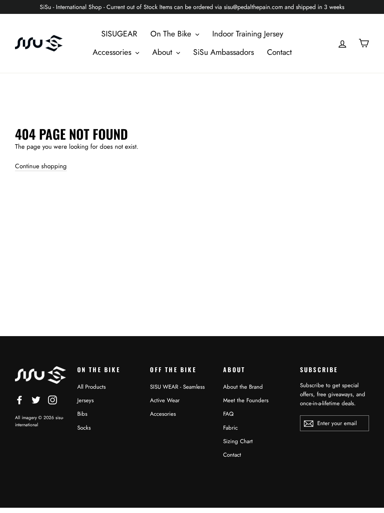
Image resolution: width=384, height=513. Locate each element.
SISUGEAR (119, 33)
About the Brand (243, 387)
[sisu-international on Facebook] (19, 399)
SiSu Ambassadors (223, 52)
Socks (84, 428)
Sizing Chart (238, 441)
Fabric (230, 428)
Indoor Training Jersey (247, 33)
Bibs (82, 414)
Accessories (113, 52)
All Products (91, 387)
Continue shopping (41, 165)
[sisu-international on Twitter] (36, 399)
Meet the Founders (245, 400)
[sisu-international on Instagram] (52, 399)
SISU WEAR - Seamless (177, 387)
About (163, 52)
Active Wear (165, 400)
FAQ (228, 414)
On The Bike (172, 33)
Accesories (163, 414)
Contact (279, 52)
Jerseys (85, 400)
